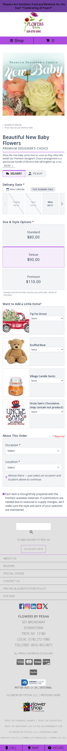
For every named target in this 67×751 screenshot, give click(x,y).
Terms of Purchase (34, 737)
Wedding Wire (50, 695)
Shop (19, 40)
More (7, 165)
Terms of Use (57, 737)
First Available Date (43, 189)
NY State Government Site (46, 726)
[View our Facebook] (21, 608)
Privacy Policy (10, 737)
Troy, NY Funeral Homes (20, 720)
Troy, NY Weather (15, 726)
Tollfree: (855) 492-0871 (34, 645)
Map (35, 748)
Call (12, 748)
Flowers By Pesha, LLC (22, 695)
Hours (57, 748)
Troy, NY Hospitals (50, 720)
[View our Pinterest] (39, 608)
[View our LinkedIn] (33, 608)
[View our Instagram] (27, 608)
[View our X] (45, 608)
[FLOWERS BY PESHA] (33, 31)
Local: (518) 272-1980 (33, 639)
